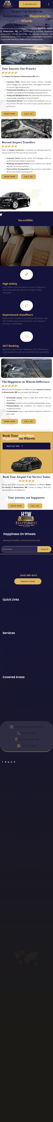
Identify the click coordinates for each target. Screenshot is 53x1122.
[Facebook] (18, 588)
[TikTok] (30, 588)
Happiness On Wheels (19, 534)
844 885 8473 (31, 4)
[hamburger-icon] (49, 4)
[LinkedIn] (26, 588)
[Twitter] (22, 588)
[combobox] (20, 549)
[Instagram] (35, 588)
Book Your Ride (13, 446)
